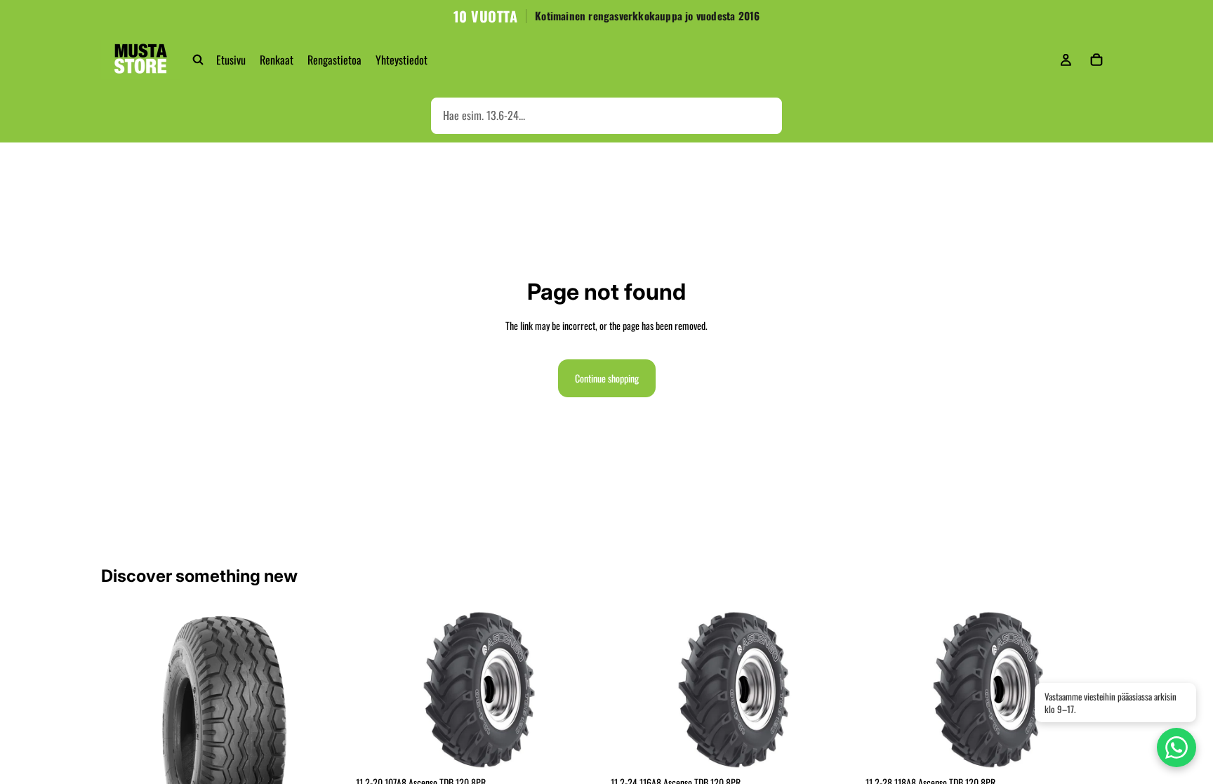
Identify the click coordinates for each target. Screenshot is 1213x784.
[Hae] (198, 59)
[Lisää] (580, 747)
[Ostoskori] (1096, 59)
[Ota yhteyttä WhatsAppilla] (1176, 747)
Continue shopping (607, 378)
